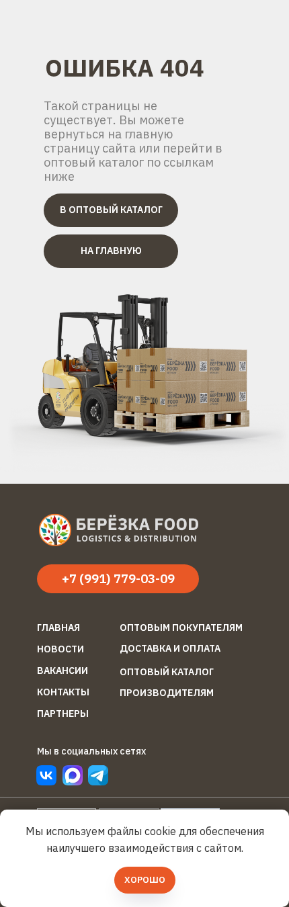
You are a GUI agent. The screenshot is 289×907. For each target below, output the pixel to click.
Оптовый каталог (167, 672)
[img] (98, 775)
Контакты (63, 692)
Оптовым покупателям (181, 627)
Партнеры (63, 713)
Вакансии (62, 670)
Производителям (167, 693)
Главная (58, 627)
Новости (60, 649)
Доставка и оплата (170, 648)
